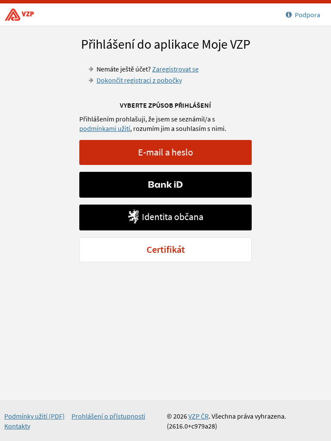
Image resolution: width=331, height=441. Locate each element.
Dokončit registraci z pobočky (139, 80)
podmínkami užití (104, 128)
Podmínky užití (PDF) (34, 416)
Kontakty (17, 426)
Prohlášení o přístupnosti (108, 416)
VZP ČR (21, 14)
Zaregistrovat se (175, 69)
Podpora (307, 14)
